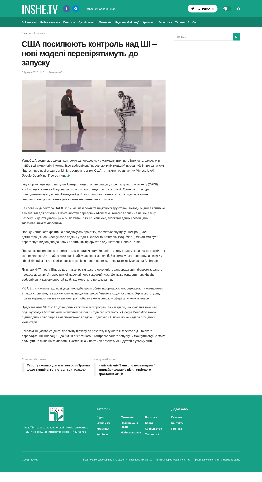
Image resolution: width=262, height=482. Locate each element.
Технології (182, 22)
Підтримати (204, 8)
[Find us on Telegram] (75, 8)
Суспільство (87, 22)
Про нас (176, 428)
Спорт (196, 22)
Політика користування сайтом (172, 459)
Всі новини (29, 22)
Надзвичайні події (127, 22)
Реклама (177, 417)
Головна (26, 33)
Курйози (102, 434)
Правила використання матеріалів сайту (217, 459)
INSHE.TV (40, 8)
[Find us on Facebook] (66, 8)
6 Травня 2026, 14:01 (34, 72)
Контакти (177, 423)
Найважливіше (50, 22)
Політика (69, 22)
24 (69, 175)
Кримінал (149, 22)
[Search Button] (238, 8)
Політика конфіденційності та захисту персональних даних (117, 459)
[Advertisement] (207, 72)
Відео (100, 417)
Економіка (165, 22)
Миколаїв (105, 22)
